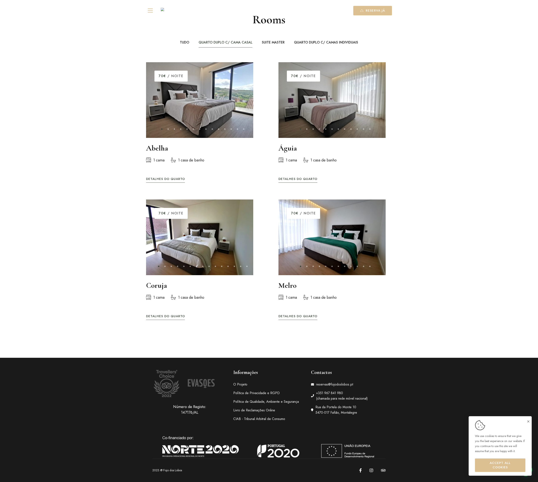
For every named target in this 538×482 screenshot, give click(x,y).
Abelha (157, 148)
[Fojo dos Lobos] (175, 10)
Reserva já (375, 10)
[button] (162, 129)
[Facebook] (360, 470)
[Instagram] (371, 470)
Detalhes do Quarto (165, 179)
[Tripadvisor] (383, 470)
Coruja (156, 285)
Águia (287, 148)
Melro (287, 285)
